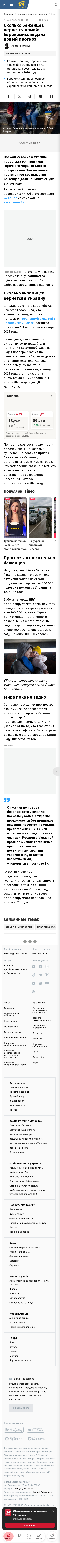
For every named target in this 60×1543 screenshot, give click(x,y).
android (14, 1430)
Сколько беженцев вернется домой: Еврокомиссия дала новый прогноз (53, 14)
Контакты (37, 1033)
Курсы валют (17, 1214)
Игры (35, 1063)
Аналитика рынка (19, 1318)
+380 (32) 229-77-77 (23, 1488)
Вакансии (37, 1039)
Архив (35, 1052)
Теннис (13, 1351)
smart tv (14, 1438)
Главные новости (19, 1087)
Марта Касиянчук (21, 46)
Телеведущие (11, 1027)
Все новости (18, 1083)
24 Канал (10, 198)
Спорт (13, 1338)
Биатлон (14, 1356)
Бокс (12, 1342)
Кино (13, 1243)
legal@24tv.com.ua (43, 1492)
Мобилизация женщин (22, 1176)
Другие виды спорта (21, 1360)
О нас (7, 1003)
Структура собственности (40, 1045)
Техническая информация (39, 1027)
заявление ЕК (14, 202)
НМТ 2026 (15, 1293)
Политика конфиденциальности (15, 1044)
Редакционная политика (11, 1015)
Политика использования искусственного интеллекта (12, 1054)
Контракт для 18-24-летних (24, 1181)
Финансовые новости (21, 1218)
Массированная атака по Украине (28, 1143)
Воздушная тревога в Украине (26, 1138)
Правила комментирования (41, 1019)
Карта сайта (38, 1057)
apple (36, 1430)
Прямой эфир (17, 1096)
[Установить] (30, 1518)
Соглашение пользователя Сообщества (39, 1010)
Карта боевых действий (23, 1129)
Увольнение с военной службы (27, 1167)
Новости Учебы (19, 1276)
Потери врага (17, 1152)
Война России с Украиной (26, 1121)
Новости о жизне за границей (32, 14)
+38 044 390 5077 (41, 953)
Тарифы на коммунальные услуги (28, 1223)
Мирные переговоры (21, 1134)
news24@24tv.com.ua (15, 953)
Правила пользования (15, 1038)
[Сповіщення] (56, 5)
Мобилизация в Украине (25, 1163)
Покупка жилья (18, 1322)
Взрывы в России (19, 1147)
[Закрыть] (53, 1511)
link (34, 966)
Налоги (14, 1227)
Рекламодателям (12, 1032)
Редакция (9, 1008)
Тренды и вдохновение (22, 1327)
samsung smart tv (36, 1438)
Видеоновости (17, 1100)
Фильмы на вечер (19, 1256)
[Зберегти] (51, 96)
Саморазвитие (17, 1298)
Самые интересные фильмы (25, 1247)
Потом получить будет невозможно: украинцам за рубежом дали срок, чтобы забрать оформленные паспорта (30, 278)
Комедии (14, 1260)
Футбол (14, 1346)
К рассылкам (21, 1408)
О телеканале (11, 1021)
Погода (13, 1109)
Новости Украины (19, 1092)
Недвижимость (19, 1313)
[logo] (22, 4)
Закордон (9, 14)
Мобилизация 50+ (19, 1172)
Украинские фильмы (21, 1251)
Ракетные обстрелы (20, 1125)
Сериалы (14, 1265)
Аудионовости (17, 1105)
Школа (13, 1289)
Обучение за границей (22, 1302)
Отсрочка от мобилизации (24, 1185)
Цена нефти (16, 1209)
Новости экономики (22, 1205)
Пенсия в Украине (19, 1231)
